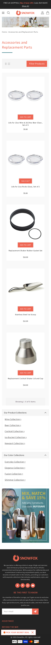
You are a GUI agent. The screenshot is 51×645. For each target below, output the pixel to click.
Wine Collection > (13, 419)
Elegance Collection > (15, 467)
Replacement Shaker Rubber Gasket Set (25, 250)
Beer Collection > (13, 425)
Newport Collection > (15, 443)
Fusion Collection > (14, 473)
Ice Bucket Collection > (16, 437)
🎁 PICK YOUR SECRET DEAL (16, 632)
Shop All (25, 6)
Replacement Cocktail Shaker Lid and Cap (25, 378)
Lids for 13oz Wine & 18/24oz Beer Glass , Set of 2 (25, 123)
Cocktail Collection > (15, 431)
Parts (23, 32)
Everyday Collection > (15, 461)
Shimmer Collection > (15, 479)
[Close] (33, 632)
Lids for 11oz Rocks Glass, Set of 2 (25, 186)
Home (4, 32)
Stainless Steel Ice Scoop (25, 314)
